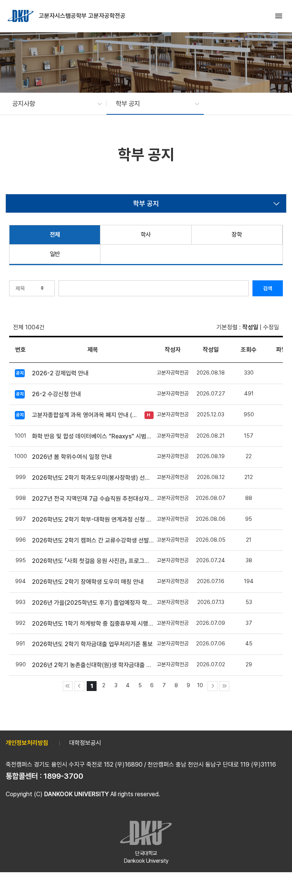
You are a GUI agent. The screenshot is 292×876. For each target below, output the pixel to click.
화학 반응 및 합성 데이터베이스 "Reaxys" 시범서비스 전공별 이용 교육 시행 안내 (93, 436)
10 (200, 685)
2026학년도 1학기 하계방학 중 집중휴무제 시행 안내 (93, 623)
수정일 (271, 327)
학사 (146, 234)
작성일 (250, 327)
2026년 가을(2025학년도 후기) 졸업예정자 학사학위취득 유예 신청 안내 (93, 602)
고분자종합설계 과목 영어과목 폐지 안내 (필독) (86, 415)
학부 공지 (146, 203)
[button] (53, 104)
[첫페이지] (68, 686)
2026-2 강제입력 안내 (60, 373)
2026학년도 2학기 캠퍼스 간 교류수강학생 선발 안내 (93, 540)
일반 (55, 254)
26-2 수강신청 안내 (56, 394)
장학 (237, 234)
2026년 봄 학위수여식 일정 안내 (72, 456)
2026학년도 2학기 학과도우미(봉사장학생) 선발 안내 (93, 477)
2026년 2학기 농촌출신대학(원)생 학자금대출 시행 (93, 665)
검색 (267, 288)
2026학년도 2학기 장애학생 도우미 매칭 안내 (88, 581)
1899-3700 (63, 776)
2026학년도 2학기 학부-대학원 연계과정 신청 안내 (93, 519)
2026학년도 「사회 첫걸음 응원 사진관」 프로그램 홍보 (93, 560)
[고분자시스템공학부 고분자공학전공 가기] (21, 16)
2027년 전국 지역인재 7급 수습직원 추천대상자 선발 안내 (93, 498)
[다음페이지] (212, 686)
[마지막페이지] (224, 686)
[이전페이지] (79, 686)
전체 (55, 234)
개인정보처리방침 (27, 742)
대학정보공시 (85, 742)
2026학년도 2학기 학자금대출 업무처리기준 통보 (92, 644)
